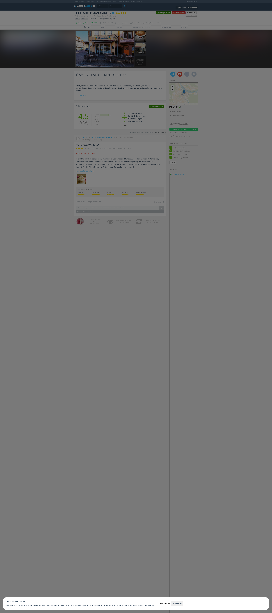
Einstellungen (165, 603)
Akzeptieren (177, 603)
